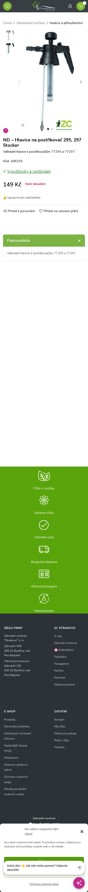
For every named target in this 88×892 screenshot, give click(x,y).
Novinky (59, 747)
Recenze (59, 677)
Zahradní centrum (65, 643)
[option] (48, 129)
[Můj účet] (70, 6)
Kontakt (59, 720)
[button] (82, 832)
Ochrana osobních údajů (44, 884)
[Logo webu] (44, 6)
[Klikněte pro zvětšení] (23, 125)
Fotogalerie (61, 664)
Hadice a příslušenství (66, 23)
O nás (58, 636)
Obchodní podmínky (17, 726)
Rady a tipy (61, 740)
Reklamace (11, 758)
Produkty (10, 720)
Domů (7, 23)
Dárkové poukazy (65, 733)
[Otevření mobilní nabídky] (7, 6)
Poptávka (60, 657)
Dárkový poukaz (64, 684)
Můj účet (59, 726)
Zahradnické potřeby (30, 23)
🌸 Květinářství (63, 650)
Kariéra (58, 670)
